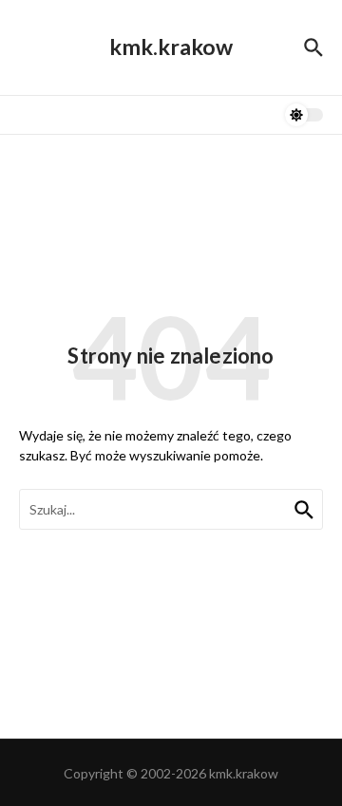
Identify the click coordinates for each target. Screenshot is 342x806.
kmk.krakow (171, 46)
